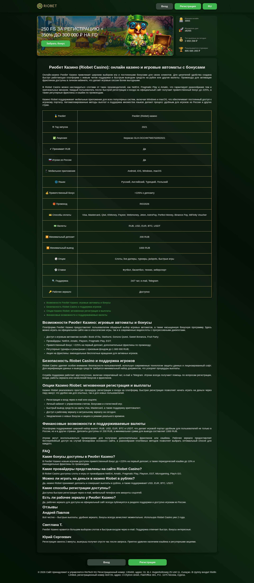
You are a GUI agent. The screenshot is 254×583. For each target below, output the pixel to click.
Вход (164, 6)
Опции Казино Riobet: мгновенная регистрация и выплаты (78, 311)
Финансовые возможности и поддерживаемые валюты (76, 315)
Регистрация (188, 6)
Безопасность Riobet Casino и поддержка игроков (73, 306)
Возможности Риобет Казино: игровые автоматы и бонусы (78, 302)
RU (210, 6)
